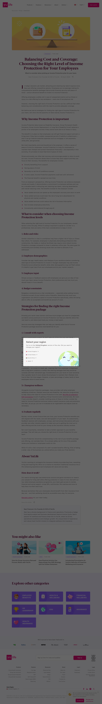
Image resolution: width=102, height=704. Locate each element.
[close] (77, 339)
